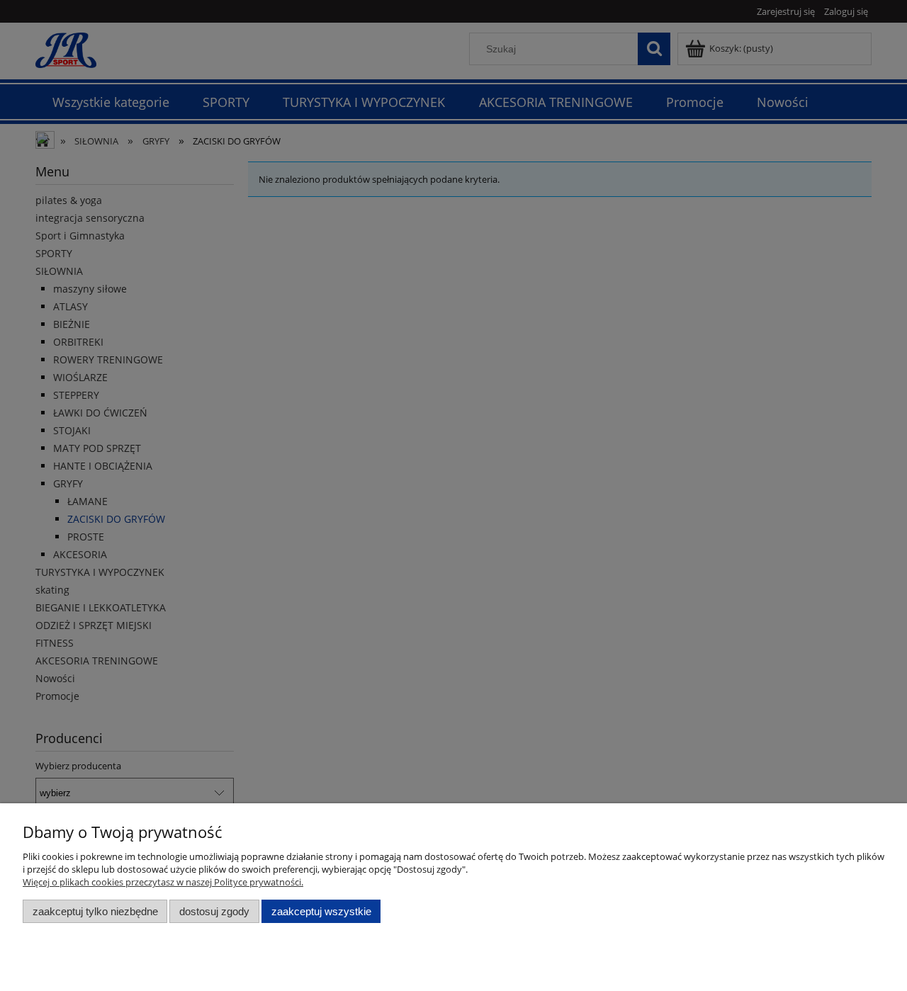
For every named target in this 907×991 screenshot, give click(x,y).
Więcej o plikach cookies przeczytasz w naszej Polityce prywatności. (163, 882)
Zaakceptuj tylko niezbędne (95, 911)
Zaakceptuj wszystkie (321, 911)
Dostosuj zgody (214, 911)
